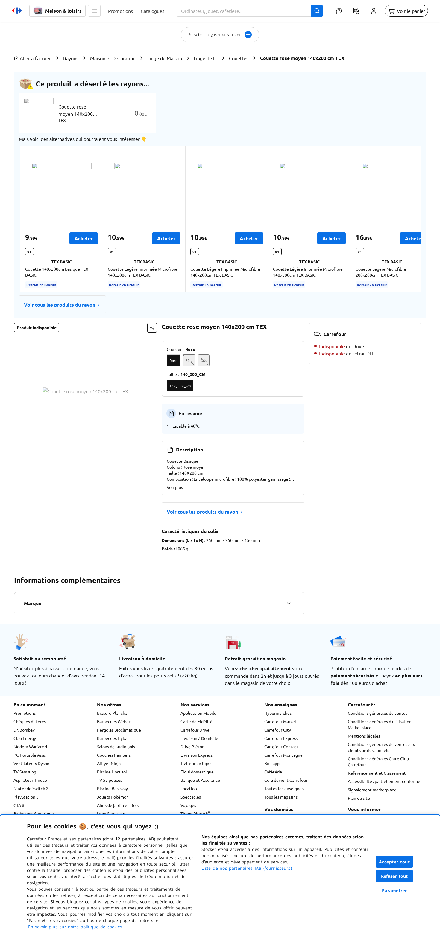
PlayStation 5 (26, 796)
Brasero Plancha (112, 713)
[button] (94, 11)
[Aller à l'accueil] (17, 11)
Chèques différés (29, 721)
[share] (152, 328)
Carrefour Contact (281, 746)
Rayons (70, 58)
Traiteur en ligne (196, 763)
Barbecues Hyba (112, 738)
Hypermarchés (278, 713)
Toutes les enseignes (284, 788)
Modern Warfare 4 (30, 746)
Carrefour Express (281, 738)
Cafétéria (273, 771)
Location (188, 788)
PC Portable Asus (29, 755)
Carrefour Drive (195, 729)
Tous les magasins (281, 796)
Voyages (188, 805)
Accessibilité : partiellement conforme (384, 781)
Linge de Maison (164, 58)
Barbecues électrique (33, 813)
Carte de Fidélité (196, 721)
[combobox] (250, 11)
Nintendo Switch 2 (30, 788)
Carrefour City (277, 729)
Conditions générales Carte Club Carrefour (378, 761)
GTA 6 (18, 805)
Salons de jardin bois (116, 746)
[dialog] (220, 876)
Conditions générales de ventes (377, 713)
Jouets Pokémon (113, 796)
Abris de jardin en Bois (118, 805)
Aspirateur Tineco (30, 780)
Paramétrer (394, 890)
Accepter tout (394, 862)
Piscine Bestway (112, 788)
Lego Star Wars (111, 813)
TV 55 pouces (109, 780)
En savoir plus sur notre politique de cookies (75, 927)
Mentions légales (364, 735)
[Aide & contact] (339, 11)
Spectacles (190, 796)
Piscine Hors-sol (112, 771)
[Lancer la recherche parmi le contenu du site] (317, 10)
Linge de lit (205, 58)
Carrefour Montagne (283, 755)
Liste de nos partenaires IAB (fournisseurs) (246, 868)
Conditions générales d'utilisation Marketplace (380, 724)
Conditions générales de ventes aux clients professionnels (381, 747)
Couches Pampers (114, 755)
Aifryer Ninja (109, 763)
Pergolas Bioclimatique (119, 729)
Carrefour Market (280, 721)
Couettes (238, 58)
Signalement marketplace (372, 789)
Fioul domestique (197, 771)
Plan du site (359, 798)
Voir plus (175, 487)
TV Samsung (24, 771)
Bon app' (272, 763)
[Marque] (289, 603)
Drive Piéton (192, 746)
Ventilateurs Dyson (31, 763)
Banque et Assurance (200, 780)
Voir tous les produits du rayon (59, 304)
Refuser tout (394, 876)
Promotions (24, 713)
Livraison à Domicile (199, 738)
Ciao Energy (24, 738)
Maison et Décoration (113, 58)
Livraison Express (196, 755)
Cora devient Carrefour (285, 780)
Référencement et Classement (377, 772)
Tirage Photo (193, 813)
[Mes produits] (356, 11)
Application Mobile (198, 713)
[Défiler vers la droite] (407, 219)
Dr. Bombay (24, 729)
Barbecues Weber (113, 721)
